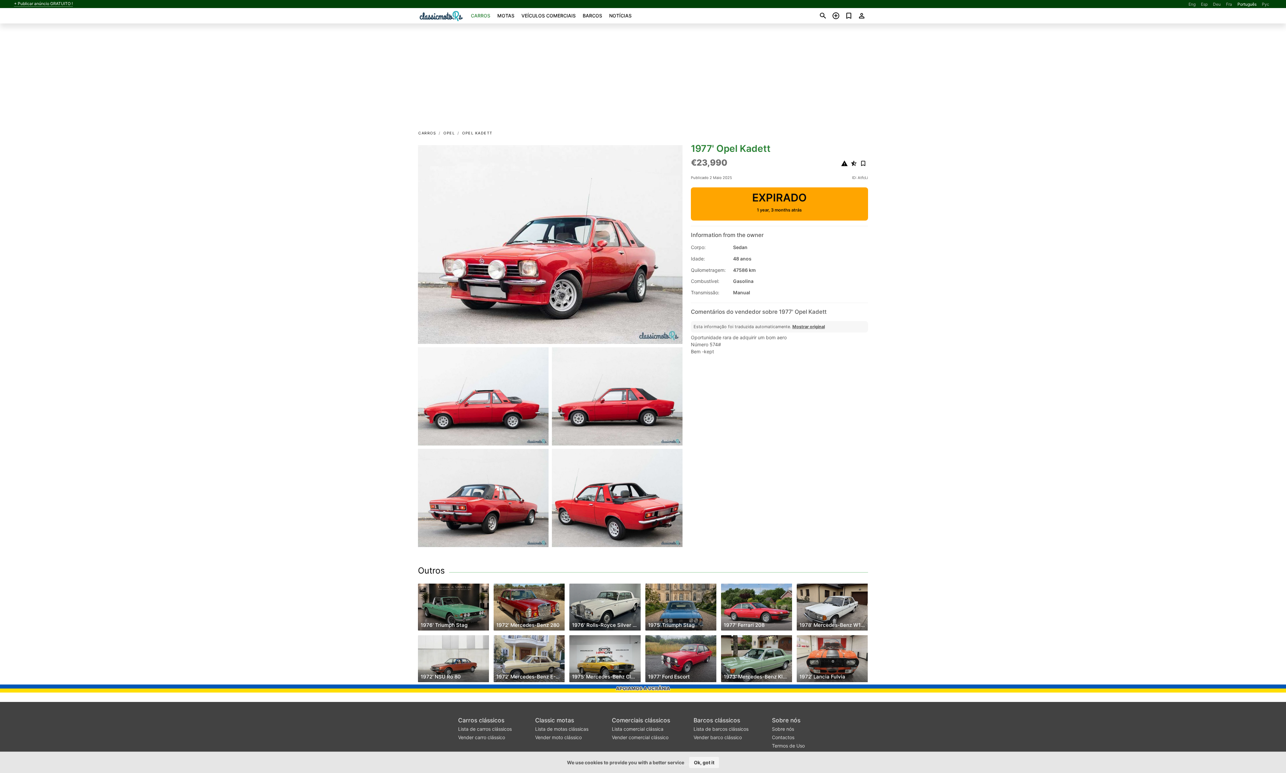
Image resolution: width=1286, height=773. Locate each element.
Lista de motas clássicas (561, 729)
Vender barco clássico (718, 737)
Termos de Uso (788, 746)
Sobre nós (786, 720)
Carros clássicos (481, 720)
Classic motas (554, 720)
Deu (1217, 4)
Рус (1265, 4)
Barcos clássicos (717, 720)
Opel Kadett (477, 133)
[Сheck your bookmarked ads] (848, 15)
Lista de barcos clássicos (721, 729)
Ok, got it (704, 762)
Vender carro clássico (481, 737)
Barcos (592, 15)
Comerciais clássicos (641, 720)
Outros (431, 571)
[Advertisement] (643, 79)
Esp (1204, 4)
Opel (449, 133)
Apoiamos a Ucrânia (643, 688)
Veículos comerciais (548, 15)
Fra (1229, 4)
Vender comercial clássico (640, 737)
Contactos (783, 737)
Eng (1192, 4)
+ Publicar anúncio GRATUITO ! (43, 3)
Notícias (620, 15)
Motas (505, 15)
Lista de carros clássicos (485, 729)
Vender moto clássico (558, 737)
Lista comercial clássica (637, 729)
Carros (480, 15)
